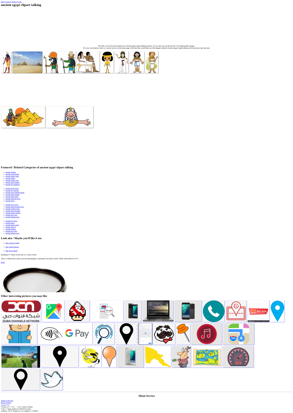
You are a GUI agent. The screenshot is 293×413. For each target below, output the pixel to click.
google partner (10, 229)
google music (10, 178)
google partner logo (12, 209)
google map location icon (14, 207)
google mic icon (11, 215)
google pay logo (11, 221)
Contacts (8, 2)
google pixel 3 (10, 227)
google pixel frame (12, 174)
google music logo (12, 176)
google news (10, 201)
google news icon (11, 205)
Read (3, 262)
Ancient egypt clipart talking (6, 68)
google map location (12, 211)
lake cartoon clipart (12, 243)
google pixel (9, 223)
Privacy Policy (6, 403)
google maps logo (11, 197)
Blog (2, 2)
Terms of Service (7, 401)
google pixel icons (12, 188)
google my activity (12, 191)
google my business (12, 185)
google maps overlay (12, 213)
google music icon (12, 180)
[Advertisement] (146, 26)
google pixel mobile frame (14, 193)
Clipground (11, 406)
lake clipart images (12, 247)
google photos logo (12, 217)
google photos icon (12, 233)
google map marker (12, 183)
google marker (10, 172)
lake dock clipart (11, 251)
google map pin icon (12, 199)
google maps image (12, 195)
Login (19, 2)
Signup (14, 2)
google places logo (12, 225)
